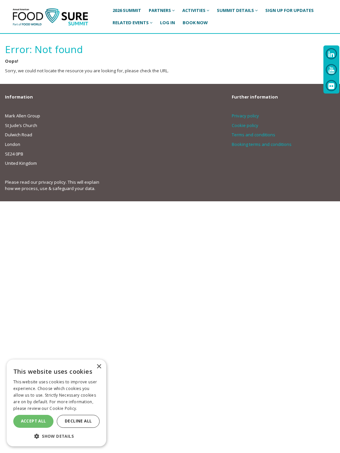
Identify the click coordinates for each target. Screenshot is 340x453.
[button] (56, 436)
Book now (195, 23)
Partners (160, 10)
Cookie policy (245, 125)
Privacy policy (245, 116)
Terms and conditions (253, 135)
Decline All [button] (78, 421)
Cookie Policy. (63, 408)
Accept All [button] (33, 421)
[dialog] (56, 402)
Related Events (131, 23)
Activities (194, 10)
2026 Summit (127, 10)
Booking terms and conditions (262, 144)
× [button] (98, 366)
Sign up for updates (289, 10)
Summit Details (236, 10)
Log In (167, 23)
